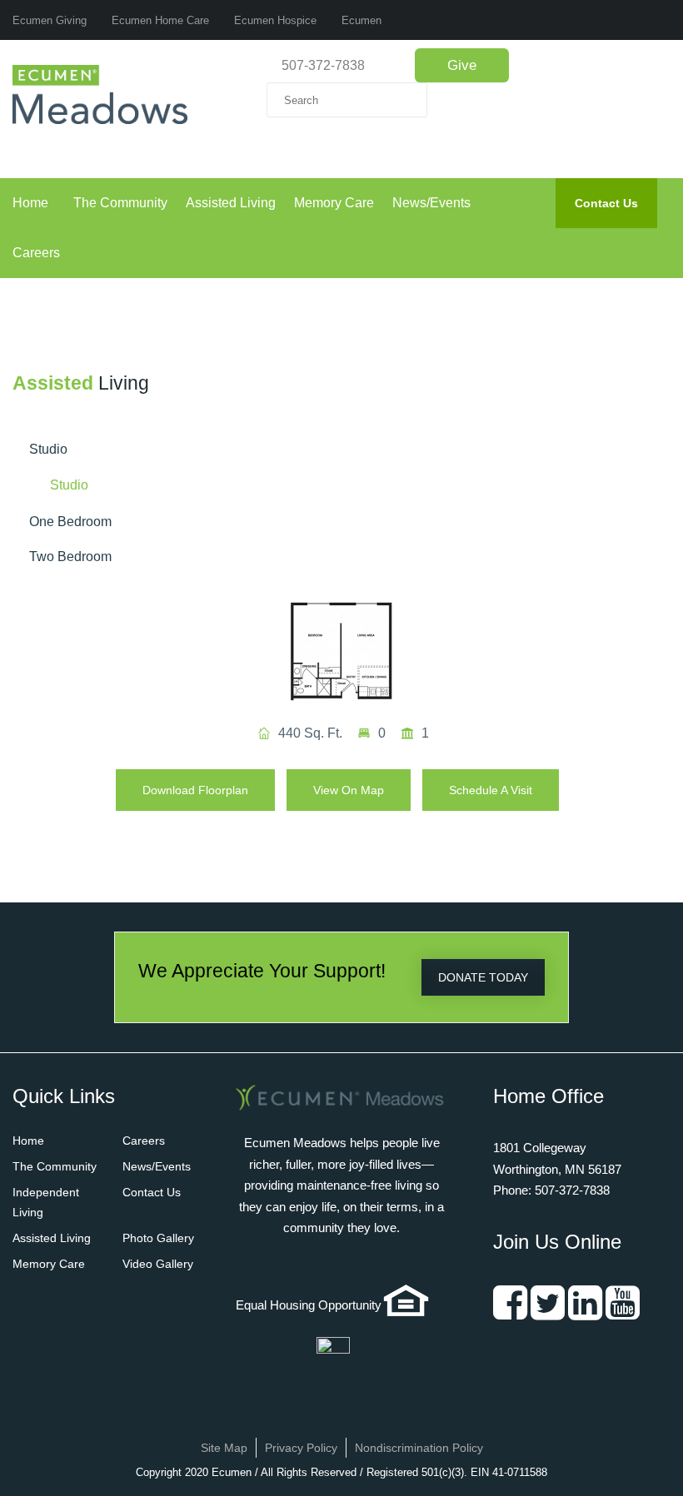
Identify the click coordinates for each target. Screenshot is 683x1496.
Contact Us (606, 203)
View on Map (348, 790)
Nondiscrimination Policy (419, 1447)
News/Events (431, 203)
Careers (36, 253)
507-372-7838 (323, 65)
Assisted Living (231, 203)
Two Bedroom (70, 556)
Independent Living (45, 1202)
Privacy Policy (301, 1447)
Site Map (224, 1447)
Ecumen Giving (49, 20)
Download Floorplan (195, 790)
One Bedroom (70, 521)
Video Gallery (157, 1263)
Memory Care (334, 203)
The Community (120, 203)
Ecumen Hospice (275, 20)
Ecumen (361, 20)
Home (30, 203)
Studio (48, 449)
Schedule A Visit (490, 790)
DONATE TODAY (483, 977)
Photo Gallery (158, 1238)
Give (461, 65)
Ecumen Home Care (160, 20)
